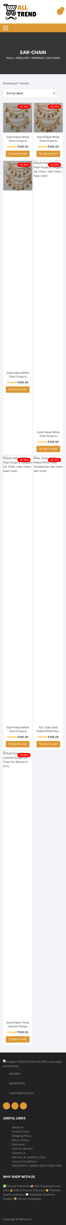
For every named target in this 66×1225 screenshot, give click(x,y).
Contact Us (19, 1153)
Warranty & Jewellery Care (28, 1157)
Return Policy (20, 1140)
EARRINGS (38, 57)
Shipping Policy (21, 1136)
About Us (17, 1127)
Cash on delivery (22, 1148)
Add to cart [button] (19, 153)
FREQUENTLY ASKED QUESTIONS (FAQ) (37, 1165)
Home (9, 57)
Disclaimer (18, 1144)
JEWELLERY (22, 57)
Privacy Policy (21, 1131)
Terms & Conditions (24, 1161)
